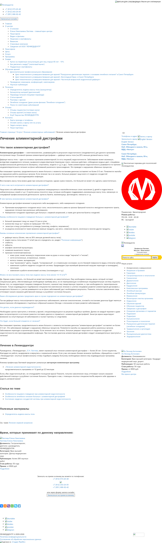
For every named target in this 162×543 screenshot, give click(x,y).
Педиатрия (131, 313)
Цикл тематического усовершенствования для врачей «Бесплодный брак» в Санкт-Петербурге (54, 77)
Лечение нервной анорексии (21, 422)
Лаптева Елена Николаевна (11, 440)
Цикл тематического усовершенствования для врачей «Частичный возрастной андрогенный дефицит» (57, 79)
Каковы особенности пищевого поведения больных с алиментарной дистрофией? (34, 216)
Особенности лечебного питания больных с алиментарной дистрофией (35, 396)
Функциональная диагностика (139, 334)
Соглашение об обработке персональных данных (20, 539)
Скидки (8, 59)
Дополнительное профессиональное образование (31, 71)
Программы (10, 56)
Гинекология (132, 278)
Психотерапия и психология (138, 321)
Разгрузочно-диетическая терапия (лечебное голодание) (141, 325)
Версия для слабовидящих (151, 1)
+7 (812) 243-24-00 (13, 11)
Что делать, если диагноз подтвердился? (17, 307)
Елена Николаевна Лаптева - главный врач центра (31, 31)
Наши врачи (15, 33)
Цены (7, 51)
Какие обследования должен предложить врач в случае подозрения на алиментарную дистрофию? (41, 296)
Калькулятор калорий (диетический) (25, 92)
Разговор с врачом (18, 99)
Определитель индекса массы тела (20, 414)
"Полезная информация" (71, 240)
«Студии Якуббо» (18, 541)
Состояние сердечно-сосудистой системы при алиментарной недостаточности (38, 399)
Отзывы (8, 107)
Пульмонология (133, 318)
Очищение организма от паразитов (141, 311)
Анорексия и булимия (136, 270)
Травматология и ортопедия (138, 329)
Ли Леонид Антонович (131, 353)
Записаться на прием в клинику (61, 495)
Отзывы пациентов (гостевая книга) (25, 110)
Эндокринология (133, 336)
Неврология (131, 301)
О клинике (14, 28)
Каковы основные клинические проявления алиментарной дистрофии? (29, 233)
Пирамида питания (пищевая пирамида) (27, 94)
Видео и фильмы (17, 36)
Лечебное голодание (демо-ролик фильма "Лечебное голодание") (37, 102)
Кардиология (132, 285)
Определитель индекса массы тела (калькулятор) (31, 89)
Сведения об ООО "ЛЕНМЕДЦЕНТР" (25, 46)
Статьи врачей (16, 97)
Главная (8, 23)
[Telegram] (19, 505)
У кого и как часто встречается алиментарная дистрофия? (24, 185)
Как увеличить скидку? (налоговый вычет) (27, 64)
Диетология (131, 283)
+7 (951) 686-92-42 (13, 14)
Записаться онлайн (9, 19)
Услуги (8, 54)
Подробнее (4, 468)
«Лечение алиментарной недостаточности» (23, 366)
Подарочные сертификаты (21, 66)
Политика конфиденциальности (13, 536)
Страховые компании (19, 44)
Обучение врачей (12, 69)
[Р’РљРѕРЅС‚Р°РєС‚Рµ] (1, 505)
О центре (9, 26)
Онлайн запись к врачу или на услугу (25, 122)
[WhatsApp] (12, 505)
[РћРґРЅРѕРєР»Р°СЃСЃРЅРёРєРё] (5, 505)
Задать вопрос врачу (18, 125)
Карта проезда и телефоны (21, 120)
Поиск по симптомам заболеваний (24, 104)
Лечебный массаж (134, 290)
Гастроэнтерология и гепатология (141, 275)
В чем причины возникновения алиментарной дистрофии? (24, 198)
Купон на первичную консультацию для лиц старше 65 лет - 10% (37, 61)
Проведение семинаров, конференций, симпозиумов (32, 82)
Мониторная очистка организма (140, 298)
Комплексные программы (137, 288)
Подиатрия (131, 316)
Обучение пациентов (135, 306)
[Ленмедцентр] (6, 4)
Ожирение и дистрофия (136, 308)
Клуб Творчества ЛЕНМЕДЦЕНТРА (24, 115)
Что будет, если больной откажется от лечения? (20, 321)
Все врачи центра (129, 374)
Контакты (9, 117)
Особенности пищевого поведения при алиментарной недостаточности (35, 394)
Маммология (132, 295)
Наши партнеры (16, 127)
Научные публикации (19, 84)
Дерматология (132, 280)
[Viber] (8, 505)
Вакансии (14, 41)
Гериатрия (131, 273)
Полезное (9, 87)
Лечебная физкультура (136, 293)
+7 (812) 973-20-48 (13, 9)
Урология (130, 331)
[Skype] (15, 505)
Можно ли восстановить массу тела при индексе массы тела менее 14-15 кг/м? (33, 274)
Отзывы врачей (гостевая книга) (23, 112)
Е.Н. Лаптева (32, 350)
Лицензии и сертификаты (20, 38)
